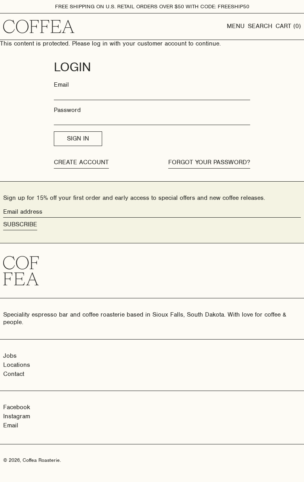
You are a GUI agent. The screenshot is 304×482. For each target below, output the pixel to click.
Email (61, 85)
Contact (13, 374)
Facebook (16, 407)
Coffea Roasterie (41, 460)
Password (67, 110)
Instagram (16, 416)
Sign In (78, 138)
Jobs (10, 356)
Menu (236, 26)
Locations (16, 365)
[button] (260, 26)
